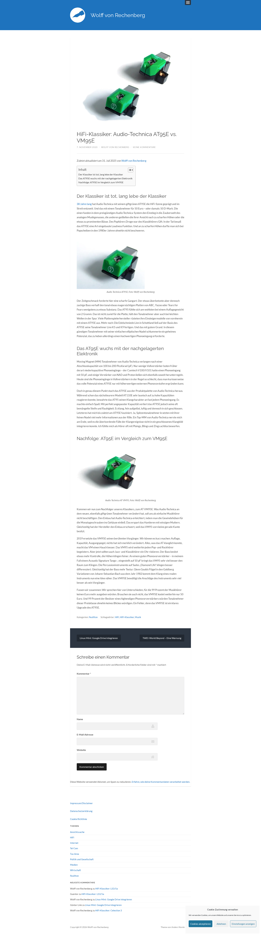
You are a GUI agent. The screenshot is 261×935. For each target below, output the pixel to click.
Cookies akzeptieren (200, 923)
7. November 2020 (87, 147)
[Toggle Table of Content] (129, 170)
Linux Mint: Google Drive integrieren (99, 638)
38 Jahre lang (84, 204)
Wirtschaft (75, 870)
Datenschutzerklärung (81, 811)
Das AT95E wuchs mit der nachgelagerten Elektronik (105, 178)
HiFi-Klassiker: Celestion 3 (108, 910)
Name (80, 719)
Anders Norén (178, 927)
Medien (74, 864)
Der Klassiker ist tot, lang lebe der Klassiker (100, 174)
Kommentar (84, 673)
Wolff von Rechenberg (118, 15)
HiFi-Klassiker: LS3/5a (106, 888)
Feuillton (93, 617)
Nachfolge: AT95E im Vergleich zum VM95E (100, 182)
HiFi (117, 617)
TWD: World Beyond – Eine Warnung (162, 638)
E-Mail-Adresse (85, 734)
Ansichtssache (77, 832)
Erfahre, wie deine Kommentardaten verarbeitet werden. (161, 781)
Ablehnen (221, 923)
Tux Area (74, 854)
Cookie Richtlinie (78, 819)
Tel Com (74, 848)
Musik (138, 617)
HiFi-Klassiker (127, 617)
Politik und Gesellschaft (82, 859)
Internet (74, 843)
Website (81, 749)
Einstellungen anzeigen (243, 923)
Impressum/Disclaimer (81, 803)
